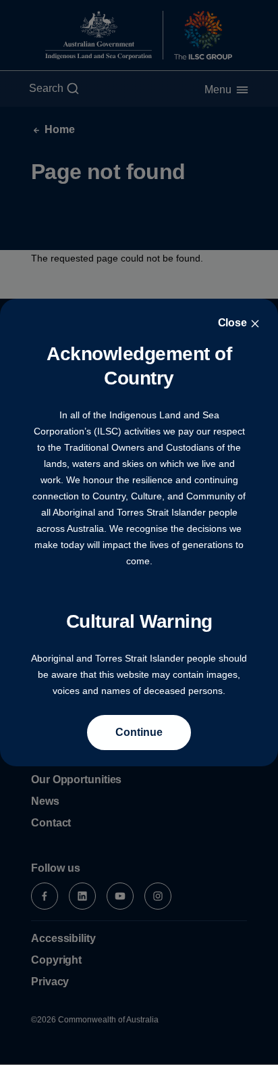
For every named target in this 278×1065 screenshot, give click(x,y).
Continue (138, 732)
